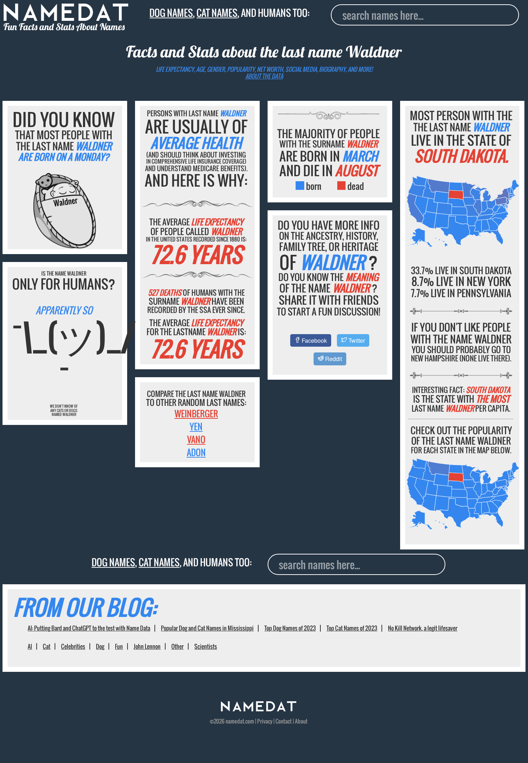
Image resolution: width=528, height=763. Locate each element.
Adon (196, 452)
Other (177, 646)
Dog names (171, 12)
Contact (283, 721)
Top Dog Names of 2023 (290, 628)
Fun (119, 646)
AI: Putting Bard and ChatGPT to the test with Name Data (89, 628)
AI (30, 646)
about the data (264, 76)
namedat (235, 721)
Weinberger (196, 413)
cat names (216, 12)
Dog (100, 646)
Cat (46, 646)
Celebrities (73, 646)
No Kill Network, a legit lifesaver (422, 628)
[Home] (258, 709)
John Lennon (147, 646)
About (301, 721)
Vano (196, 439)
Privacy (264, 721)
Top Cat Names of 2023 (351, 628)
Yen (196, 426)
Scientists (205, 646)
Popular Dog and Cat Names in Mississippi (207, 628)
